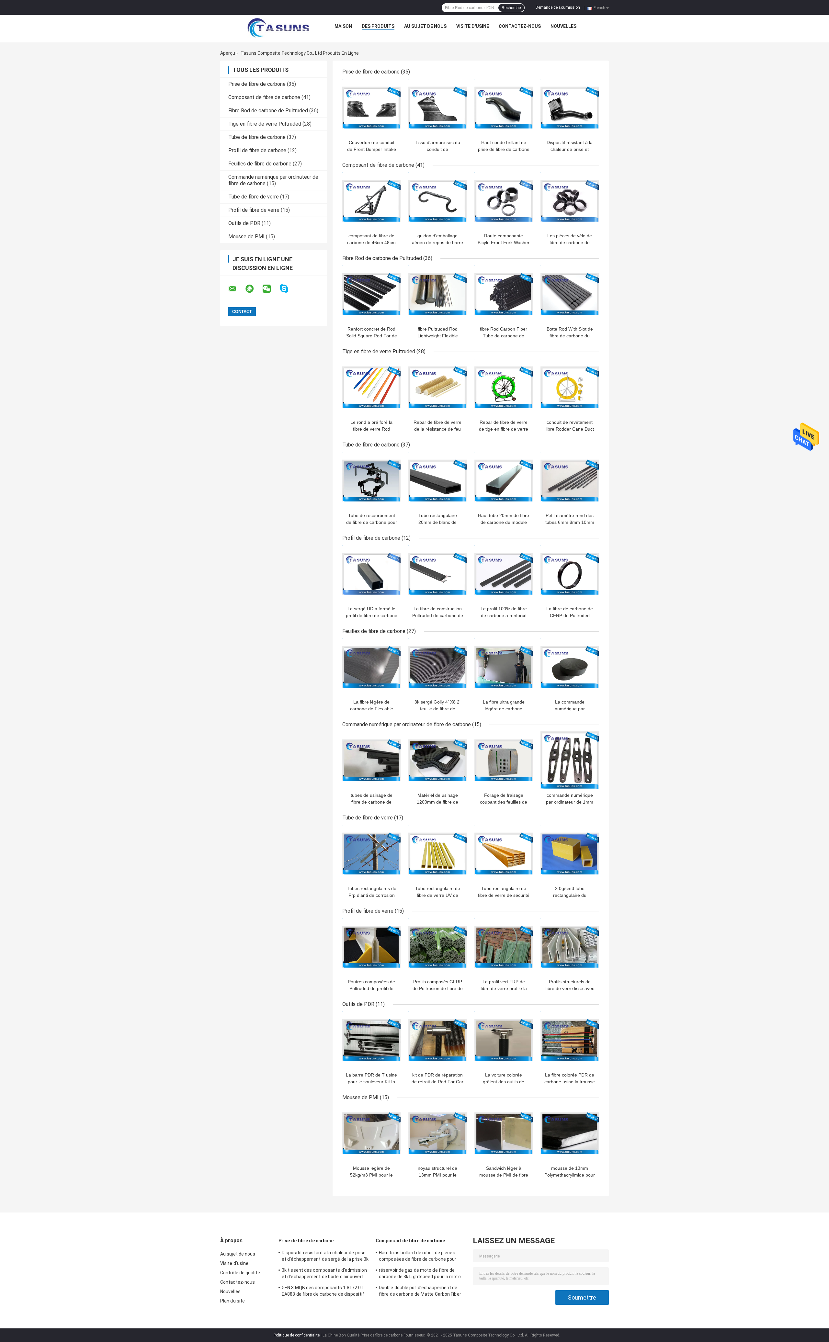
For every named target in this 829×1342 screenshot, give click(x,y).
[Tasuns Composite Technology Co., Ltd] (278, 28)
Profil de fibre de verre (253, 210)
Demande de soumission (558, 7)
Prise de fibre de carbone (257, 84)
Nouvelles (563, 26)
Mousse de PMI (246, 236)
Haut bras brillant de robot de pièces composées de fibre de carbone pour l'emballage (417, 1257)
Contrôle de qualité (240, 1272)
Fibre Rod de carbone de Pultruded (268, 110)
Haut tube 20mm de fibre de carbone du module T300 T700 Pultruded (503, 522)
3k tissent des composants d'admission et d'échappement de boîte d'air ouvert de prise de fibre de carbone (324, 1274)
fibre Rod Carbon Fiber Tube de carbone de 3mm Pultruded (503, 335)
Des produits (378, 26)
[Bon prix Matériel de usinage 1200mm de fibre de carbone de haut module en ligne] (437, 760)
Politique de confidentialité (297, 1335)
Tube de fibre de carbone (257, 137)
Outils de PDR (244, 223)
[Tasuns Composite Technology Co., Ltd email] (236, 289)
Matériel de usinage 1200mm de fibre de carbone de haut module (438, 802)
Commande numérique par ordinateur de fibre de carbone (406, 724)
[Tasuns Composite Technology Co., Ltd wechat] (271, 289)
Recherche (511, 8)
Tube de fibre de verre (253, 197)
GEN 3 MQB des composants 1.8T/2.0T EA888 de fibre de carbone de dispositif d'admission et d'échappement (323, 1292)
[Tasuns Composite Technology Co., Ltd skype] (288, 288)
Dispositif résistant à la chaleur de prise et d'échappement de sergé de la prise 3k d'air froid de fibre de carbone (325, 1257)
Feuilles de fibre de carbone (259, 164)
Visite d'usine (472, 26)
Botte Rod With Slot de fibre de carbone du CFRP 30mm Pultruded (570, 335)
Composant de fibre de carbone (264, 97)
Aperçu (227, 53)
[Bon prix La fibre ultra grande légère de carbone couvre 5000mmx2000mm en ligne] (503, 667)
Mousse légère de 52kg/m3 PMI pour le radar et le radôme (371, 1175)
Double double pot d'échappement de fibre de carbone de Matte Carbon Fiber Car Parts (420, 1292)
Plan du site (232, 1300)
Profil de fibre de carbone (257, 150)
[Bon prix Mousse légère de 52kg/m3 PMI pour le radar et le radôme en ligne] (371, 1133)
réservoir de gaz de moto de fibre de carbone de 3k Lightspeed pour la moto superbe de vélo (420, 1274)
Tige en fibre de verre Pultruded (264, 124)
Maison (343, 26)
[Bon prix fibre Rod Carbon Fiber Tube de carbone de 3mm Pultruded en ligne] (503, 294)
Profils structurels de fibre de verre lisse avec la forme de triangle (569, 988)
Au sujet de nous (425, 26)
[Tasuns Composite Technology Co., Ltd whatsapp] (253, 289)
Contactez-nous (520, 26)
